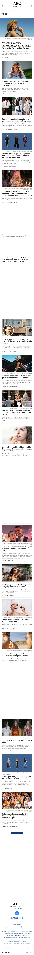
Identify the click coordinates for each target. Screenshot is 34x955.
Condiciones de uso (18, 933)
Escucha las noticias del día (11, 947)
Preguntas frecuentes (24, 947)
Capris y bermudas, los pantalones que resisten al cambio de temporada (16, 120)
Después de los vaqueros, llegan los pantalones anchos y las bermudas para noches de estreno (16, 156)
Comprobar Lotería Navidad (9, 943)
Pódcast (28, 948)
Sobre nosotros (11, 931)
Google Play (25, 927)
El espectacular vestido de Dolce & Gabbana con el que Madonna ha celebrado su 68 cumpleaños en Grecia (17, 193)
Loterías (26, 945)
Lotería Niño (23, 941)
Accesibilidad (10, 935)
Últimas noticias (19, 945)
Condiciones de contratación (10, 937)
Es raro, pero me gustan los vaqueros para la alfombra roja (16, 778)
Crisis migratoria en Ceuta (17, 10)
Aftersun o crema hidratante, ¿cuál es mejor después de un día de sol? (16, 45)
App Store (10, 927)
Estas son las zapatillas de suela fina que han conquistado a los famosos (16, 377)
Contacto (18, 931)
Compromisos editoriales (24, 937)
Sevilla (19, 6)
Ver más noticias (17, 833)
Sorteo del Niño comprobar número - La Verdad (14, 948)
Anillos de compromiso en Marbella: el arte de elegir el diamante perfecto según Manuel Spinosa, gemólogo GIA (17, 259)
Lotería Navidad (20, 943)
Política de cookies (8, 933)
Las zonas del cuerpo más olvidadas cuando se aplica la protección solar (16, 655)
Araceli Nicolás (5, 57)
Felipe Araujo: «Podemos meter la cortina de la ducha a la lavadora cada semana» (17, 341)
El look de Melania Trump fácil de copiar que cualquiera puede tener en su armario (16, 83)
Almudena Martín (6, 351)
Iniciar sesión (31, 6)
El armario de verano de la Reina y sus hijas (17, 741)
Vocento (4, 931)
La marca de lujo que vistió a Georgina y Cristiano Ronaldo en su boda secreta (17, 549)
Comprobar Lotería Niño (13, 941)
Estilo (4, 14)
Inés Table (4, 166)
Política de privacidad (27, 931)
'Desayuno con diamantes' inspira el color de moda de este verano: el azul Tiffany (16, 412)
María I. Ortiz (5, 93)
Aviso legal (27, 933)
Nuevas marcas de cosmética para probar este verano (15, 620)
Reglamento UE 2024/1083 (21, 935)
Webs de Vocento (27, 952)
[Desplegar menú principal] (3, 6)
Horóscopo (28, 943)
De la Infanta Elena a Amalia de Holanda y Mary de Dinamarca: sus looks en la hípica (15, 816)
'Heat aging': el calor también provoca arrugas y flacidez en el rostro (17, 586)
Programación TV (10, 945)
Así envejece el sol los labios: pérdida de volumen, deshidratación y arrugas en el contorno (17, 449)
